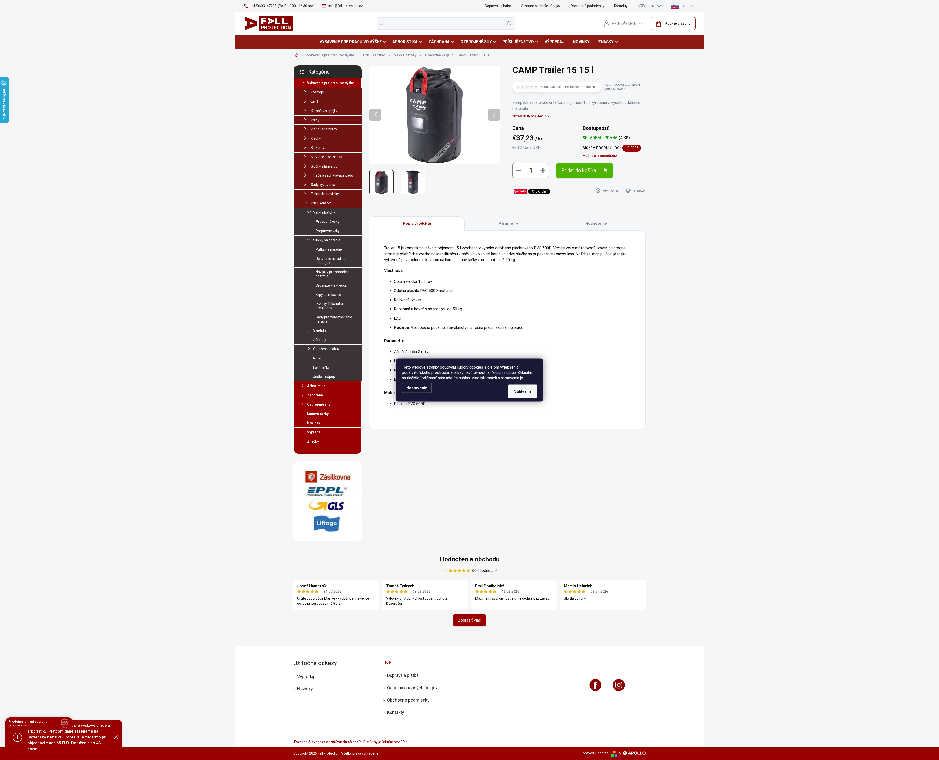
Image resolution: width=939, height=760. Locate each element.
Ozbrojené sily (318, 404)
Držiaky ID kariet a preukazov (329, 306)
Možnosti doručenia (600, 156)
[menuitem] (354, 42)
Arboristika (316, 386)
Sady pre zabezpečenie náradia (334, 319)
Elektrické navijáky (325, 194)
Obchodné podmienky (587, 6)
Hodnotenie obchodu (470, 559)
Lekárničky (321, 367)
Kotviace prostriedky (326, 157)
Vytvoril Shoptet (595, 753)
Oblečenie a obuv (326, 349)
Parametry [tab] (508, 223)
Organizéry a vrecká (331, 285)
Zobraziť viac (469, 620)
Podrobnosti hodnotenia (581, 87)
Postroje (317, 92)
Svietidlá (319, 330)
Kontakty (621, 6)
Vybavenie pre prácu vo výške (330, 83)
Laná (314, 101)
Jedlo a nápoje (324, 377)
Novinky (313, 423)
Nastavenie (416, 388)
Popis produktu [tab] (417, 223)
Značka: (615, 89)
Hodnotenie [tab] (596, 223)
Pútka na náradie (329, 249)
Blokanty (317, 148)
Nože (317, 358)
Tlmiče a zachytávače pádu (332, 175)
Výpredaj (314, 432)
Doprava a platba (498, 6)
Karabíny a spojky (324, 111)
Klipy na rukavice (328, 295)
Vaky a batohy (324, 212)
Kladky (316, 138)
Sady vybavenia (323, 185)
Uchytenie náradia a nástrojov (331, 261)
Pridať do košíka (578, 170)
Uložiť (522, 191)
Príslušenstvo (321, 203)
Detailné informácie (529, 116)
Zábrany (319, 340)
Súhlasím (522, 391)
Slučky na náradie (326, 240)
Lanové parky (318, 414)
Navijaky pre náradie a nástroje (332, 274)
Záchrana (315, 395)
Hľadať (509, 23)
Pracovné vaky (327, 222)
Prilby (315, 120)
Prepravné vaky (328, 231)
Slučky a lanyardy (324, 166)
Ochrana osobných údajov (541, 6)
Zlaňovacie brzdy (324, 129)
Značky (313, 441)
